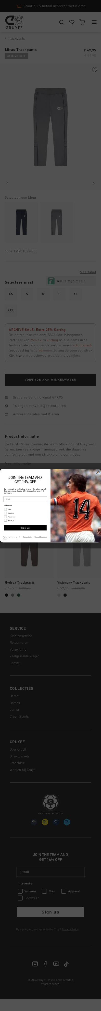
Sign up (25, 528)
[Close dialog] (98, 472)
